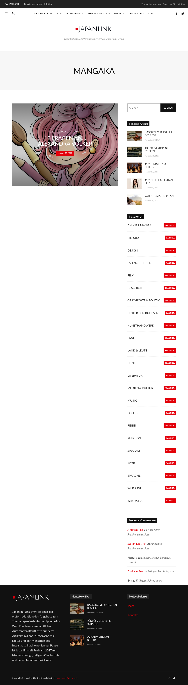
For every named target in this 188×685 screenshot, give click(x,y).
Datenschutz (72, 678)
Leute (76, 132)
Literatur (134, 375)
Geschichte (136, 287)
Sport (132, 463)
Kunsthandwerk (140, 325)
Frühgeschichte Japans (161, 571)
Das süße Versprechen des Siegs (160, 133)
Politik (133, 413)
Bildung (133, 237)
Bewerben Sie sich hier (174, 4)
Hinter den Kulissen (142, 313)
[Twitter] (182, 13)
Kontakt (132, 615)
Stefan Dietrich (136, 543)
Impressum (60, 678)
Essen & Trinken (139, 263)
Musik (132, 400)
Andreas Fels (135, 529)
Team (130, 605)
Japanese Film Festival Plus (159, 181)
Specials (133, 450)
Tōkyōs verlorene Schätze (156, 149)
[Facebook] (176, 13)
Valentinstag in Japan (159, 195)
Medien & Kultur (140, 388)
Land (131, 338)
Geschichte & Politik (143, 300)
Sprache (133, 475)
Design (132, 250)
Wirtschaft (136, 500)
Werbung (134, 488)
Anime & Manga (60, 132)
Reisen (132, 425)
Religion (134, 438)
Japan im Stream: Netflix (37, 4)
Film (130, 275)
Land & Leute (137, 350)
